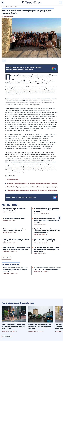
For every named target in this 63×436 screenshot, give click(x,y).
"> (24, 68)
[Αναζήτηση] (60, 2)
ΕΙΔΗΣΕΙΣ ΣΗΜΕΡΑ (13, 180)
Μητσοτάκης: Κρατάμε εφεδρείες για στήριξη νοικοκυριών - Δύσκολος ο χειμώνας (32, 183)
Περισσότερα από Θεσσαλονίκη (18, 303)
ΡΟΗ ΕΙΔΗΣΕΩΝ (10, 205)
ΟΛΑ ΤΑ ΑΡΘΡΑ (6, 258)
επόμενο (59, 218)
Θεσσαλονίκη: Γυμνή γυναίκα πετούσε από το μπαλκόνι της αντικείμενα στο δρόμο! (32, 187)
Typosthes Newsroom (7, 16)
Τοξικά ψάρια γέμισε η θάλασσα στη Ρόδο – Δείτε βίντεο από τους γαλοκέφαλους (32, 190)
